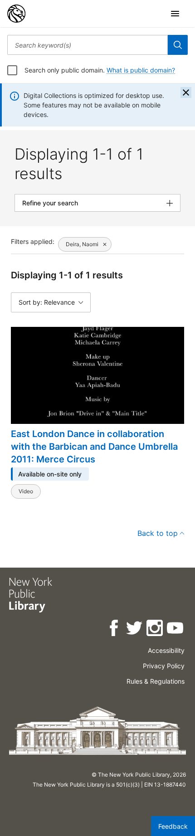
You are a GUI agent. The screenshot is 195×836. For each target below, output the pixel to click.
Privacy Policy (164, 666)
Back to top (157, 533)
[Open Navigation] (175, 14)
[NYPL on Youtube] (176, 629)
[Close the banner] (185, 92)
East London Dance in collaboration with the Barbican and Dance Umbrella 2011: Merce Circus (94, 446)
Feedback (173, 826)
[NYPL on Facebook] (114, 629)
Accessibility (166, 650)
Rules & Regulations (156, 681)
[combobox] (87, 45)
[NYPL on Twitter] (135, 629)
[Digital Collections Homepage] (16, 14)
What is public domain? (141, 70)
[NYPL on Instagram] (155, 629)
